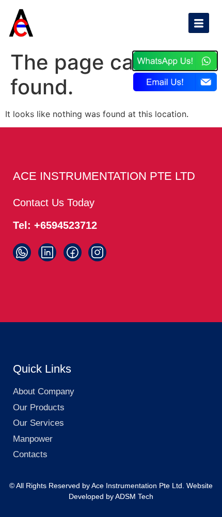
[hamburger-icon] (198, 23)
